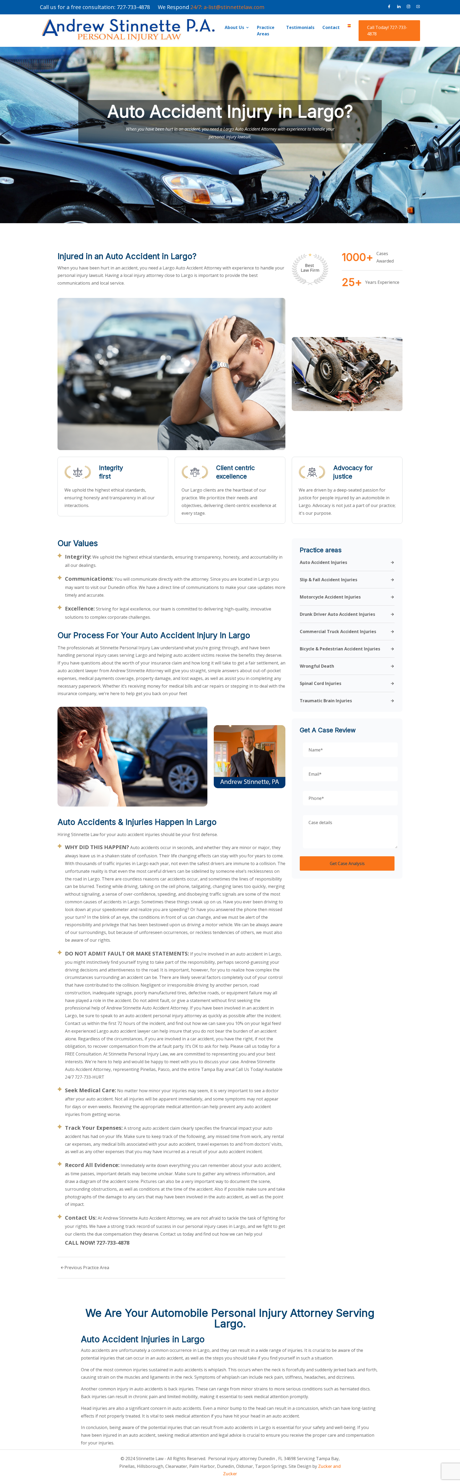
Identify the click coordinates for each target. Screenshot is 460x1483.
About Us (234, 27)
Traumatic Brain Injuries (326, 701)
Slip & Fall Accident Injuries (328, 580)
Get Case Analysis (347, 864)
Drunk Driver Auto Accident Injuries (337, 614)
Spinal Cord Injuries (320, 684)
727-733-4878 (133, 7)
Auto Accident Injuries (323, 563)
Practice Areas (265, 30)
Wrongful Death (317, 666)
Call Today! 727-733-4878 (387, 30)
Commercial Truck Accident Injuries (338, 632)
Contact (331, 27)
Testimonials (300, 27)
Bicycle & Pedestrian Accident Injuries (340, 649)
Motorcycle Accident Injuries (330, 597)
